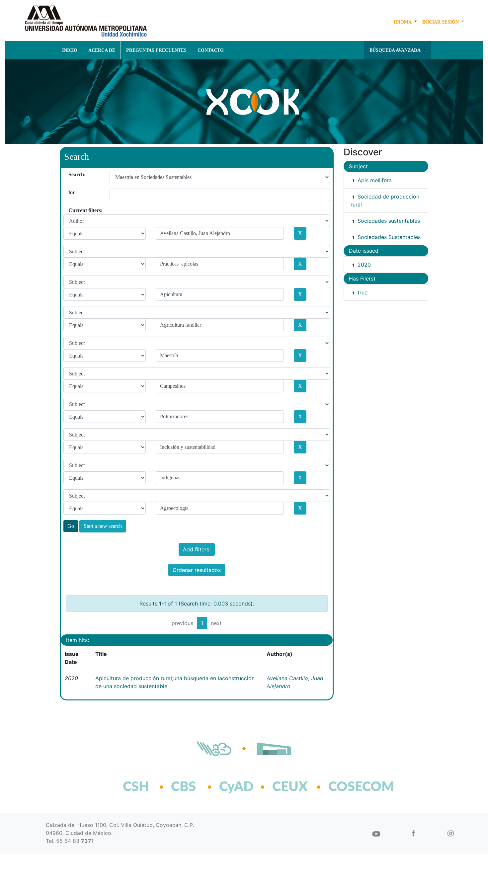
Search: (70, 174)
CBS (183, 787)
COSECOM (346, 787)
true (362, 292)
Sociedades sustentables (389, 220)
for (70, 192)
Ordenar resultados (197, 570)
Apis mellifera (375, 180)
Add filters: (196, 549)
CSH (136, 787)
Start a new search (103, 526)
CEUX (290, 787)
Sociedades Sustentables (389, 237)
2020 (364, 264)
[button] (405, 22)
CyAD (236, 787)
